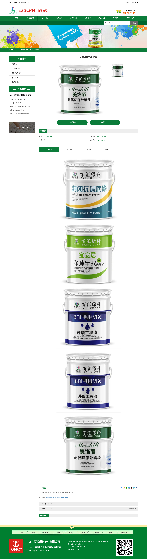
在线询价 (105, 122)
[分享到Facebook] (136, 488)
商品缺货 (72, 122)
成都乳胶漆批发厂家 (45, 492)
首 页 (22, 50)
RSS (133, 2)
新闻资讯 (73, 18)
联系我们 (130, 18)
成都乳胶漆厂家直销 (58, 492)
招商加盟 (101, 18)
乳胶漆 (14, 64)
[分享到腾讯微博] (134, 488)
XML (136, 2)
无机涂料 (15, 82)
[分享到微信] (127, 488)
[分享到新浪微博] (124, 488)
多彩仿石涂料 (17, 73)
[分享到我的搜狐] (131, 488)
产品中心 (59, 18)
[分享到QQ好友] (129, 488)
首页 (16, 18)
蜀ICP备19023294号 (79, 541)
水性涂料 (44, 18)
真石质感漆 (16, 68)
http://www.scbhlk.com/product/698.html (57, 497)
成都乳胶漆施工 (70, 492)
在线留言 (116, 18)
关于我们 (30, 18)
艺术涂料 (15, 78)
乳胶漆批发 (52, 508)
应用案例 (87, 18)
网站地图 (128, 2)
